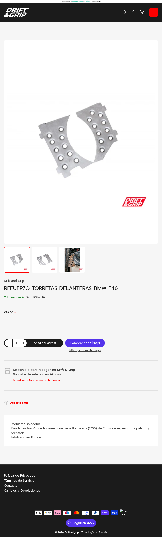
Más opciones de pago (85, 350)
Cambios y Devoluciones (22, 490)
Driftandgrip (72, 532)
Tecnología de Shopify (94, 532)
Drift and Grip (14, 281)
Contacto (11, 485)
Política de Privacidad (19, 476)
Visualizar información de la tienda (36, 380)
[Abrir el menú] (153, 12)
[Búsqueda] (124, 12)
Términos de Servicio (19, 480)
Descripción (19, 402)
